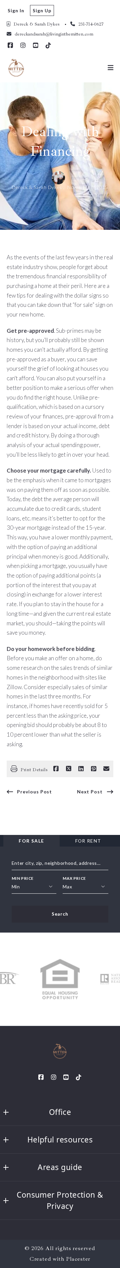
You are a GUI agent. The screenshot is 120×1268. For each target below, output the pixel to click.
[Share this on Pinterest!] (94, 769)
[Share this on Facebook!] (56, 769)
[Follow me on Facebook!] (10, 45)
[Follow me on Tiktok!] (48, 45)
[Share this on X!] (69, 769)
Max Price (74, 878)
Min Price (23, 878)
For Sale (31, 841)
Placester (78, 1258)
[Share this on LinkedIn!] (81, 769)
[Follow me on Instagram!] (23, 45)
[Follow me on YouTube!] (36, 45)
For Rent (88, 841)
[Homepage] (16, 67)
